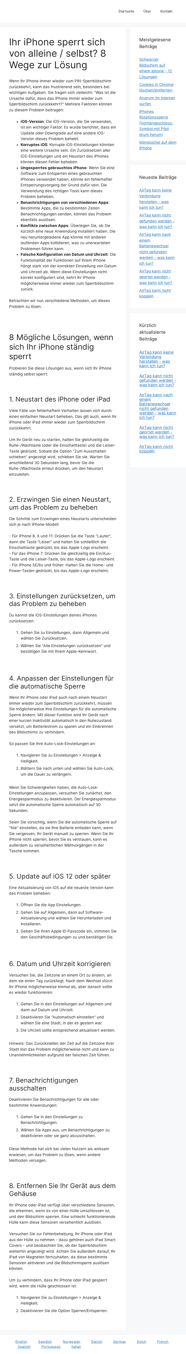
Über (147, 11)
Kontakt (166, 11)
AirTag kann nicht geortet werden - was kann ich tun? (155, 277)
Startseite (126, 11)
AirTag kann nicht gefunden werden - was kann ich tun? (157, 221)
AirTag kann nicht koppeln (156, 448)
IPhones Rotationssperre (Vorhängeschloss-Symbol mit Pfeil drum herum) (156, 123)
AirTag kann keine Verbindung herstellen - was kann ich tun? (156, 359)
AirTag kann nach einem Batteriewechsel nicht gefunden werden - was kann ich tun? (157, 406)
